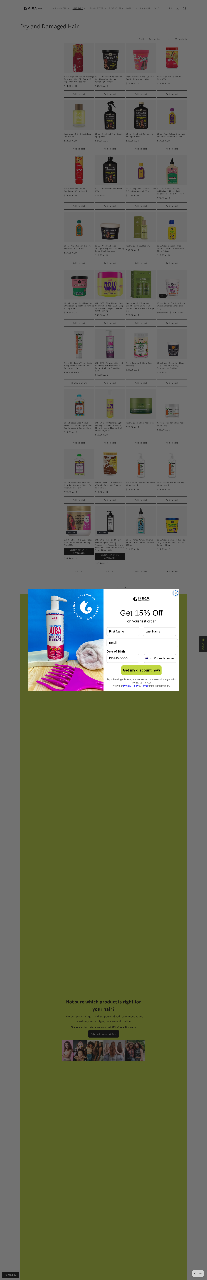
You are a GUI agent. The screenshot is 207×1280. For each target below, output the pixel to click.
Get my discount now (141, 670)
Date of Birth (116, 651)
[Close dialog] (175, 593)
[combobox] (148, 658)
